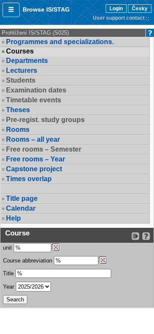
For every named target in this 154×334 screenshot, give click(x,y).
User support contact (119, 18)
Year (8, 286)
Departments (27, 60)
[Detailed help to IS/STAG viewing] (146, 236)
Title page (22, 198)
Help (13, 218)
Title (8, 273)
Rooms (18, 129)
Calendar (21, 208)
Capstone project (34, 169)
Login (116, 9)
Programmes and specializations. (60, 41)
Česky (140, 9)
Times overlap (29, 178)
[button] (11, 10)
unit (7, 248)
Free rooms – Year (35, 159)
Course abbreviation (27, 260)
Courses (20, 51)
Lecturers (21, 70)
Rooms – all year (33, 139)
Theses (18, 109)
